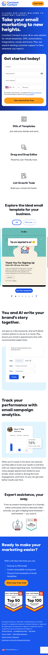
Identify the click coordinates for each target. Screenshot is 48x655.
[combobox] (12, 87)
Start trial (38, 3)
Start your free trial (16, 582)
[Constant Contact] (10, 3)
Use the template (24, 290)
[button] (16, 222)
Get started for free (24, 100)
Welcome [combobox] (28, 222)
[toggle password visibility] (41, 73)
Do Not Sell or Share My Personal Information (16, 640)
